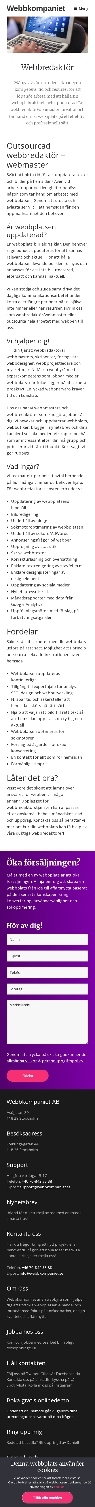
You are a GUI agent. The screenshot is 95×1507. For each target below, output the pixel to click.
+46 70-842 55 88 (37, 1181)
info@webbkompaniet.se (41, 1273)
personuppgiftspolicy (62, 1060)
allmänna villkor (22, 1060)
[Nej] (89, 1482)
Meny (83, 8)
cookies (59, 1487)
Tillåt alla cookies (47, 1498)
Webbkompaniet (36, 8)
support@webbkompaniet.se (45, 1186)
